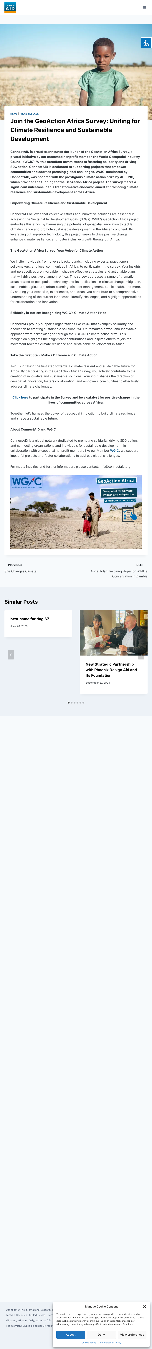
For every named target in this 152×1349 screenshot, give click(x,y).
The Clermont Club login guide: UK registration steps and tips (41, 1325)
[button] (144, 1306)
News (13, 113)
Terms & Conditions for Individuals (25, 1314)
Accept (71, 1334)
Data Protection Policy (109, 1342)
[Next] (141, 655)
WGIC (114, 450)
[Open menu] (144, 7)
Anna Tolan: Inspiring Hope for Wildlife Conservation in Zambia (119, 570)
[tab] (69, 703)
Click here (20, 397)
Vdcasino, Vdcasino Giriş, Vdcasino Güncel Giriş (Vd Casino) (40, 1320)
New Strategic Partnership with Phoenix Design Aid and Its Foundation (111, 670)
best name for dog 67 (29, 619)
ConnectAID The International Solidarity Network (34, 1309)
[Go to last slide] (11, 655)
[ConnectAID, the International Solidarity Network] (10, 7)
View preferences (132, 1334)
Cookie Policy (89, 1342)
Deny (101, 1334)
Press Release (29, 113)
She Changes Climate (20, 568)
